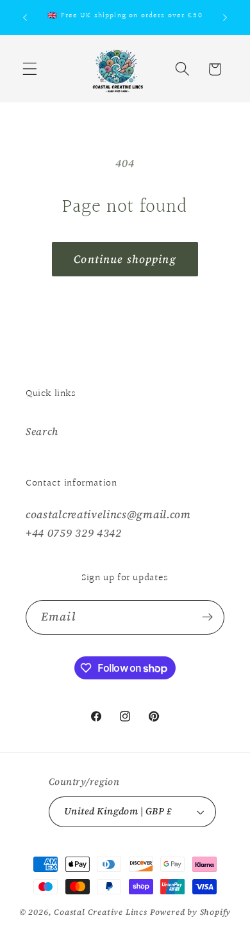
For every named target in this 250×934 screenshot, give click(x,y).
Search (42, 431)
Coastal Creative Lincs (100, 911)
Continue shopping (125, 259)
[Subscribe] (207, 617)
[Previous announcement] (25, 17)
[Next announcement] (225, 17)
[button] (29, 69)
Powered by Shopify (190, 911)
